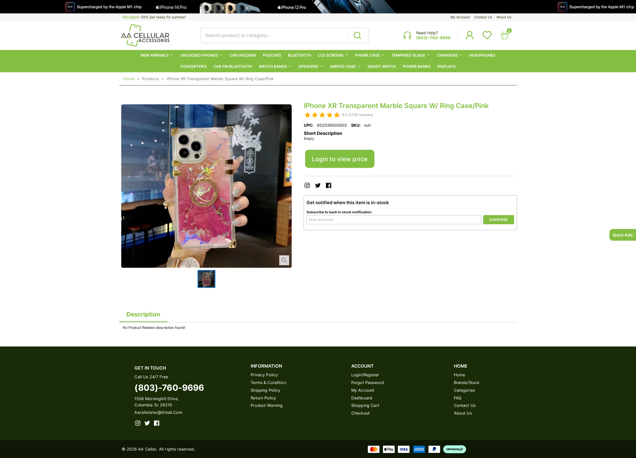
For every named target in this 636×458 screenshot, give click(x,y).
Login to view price (340, 159)
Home (128, 78)
